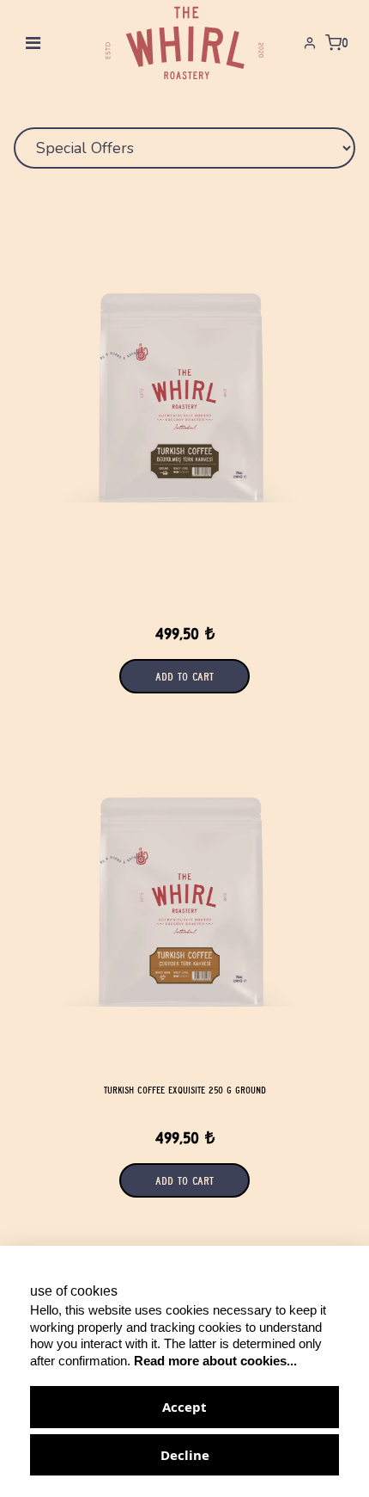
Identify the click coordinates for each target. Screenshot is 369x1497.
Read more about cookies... (215, 1360)
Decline (184, 1454)
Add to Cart (184, 1180)
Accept (184, 1406)
